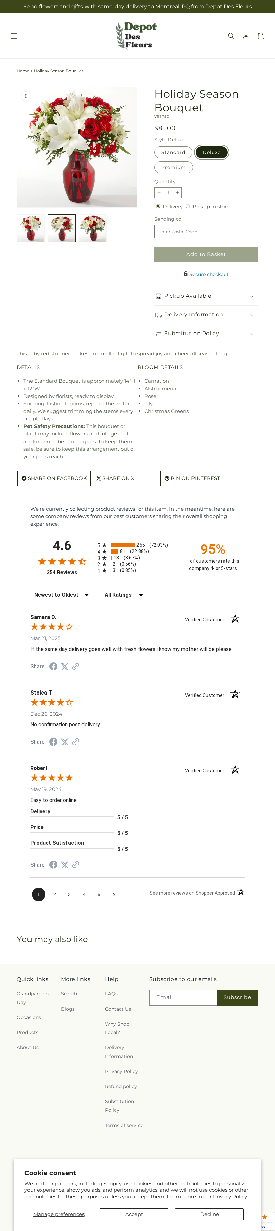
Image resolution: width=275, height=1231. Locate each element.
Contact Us (118, 1009)
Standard (173, 152)
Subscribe (237, 997)
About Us (28, 1047)
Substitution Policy (119, 1105)
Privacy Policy (230, 1196)
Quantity (165, 181)
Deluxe (212, 152)
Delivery (173, 206)
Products (27, 1032)
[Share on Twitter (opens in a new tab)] (65, 666)
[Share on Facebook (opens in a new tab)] (53, 667)
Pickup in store (211, 206)
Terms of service (124, 1125)
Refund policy (121, 1086)
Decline (209, 1214)
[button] (14, 36)
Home (23, 70)
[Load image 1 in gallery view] (31, 228)
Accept (134, 1214)
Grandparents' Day (33, 998)
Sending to (178, 219)
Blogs (68, 1009)
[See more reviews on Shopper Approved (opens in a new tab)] (75, 667)
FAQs (111, 994)
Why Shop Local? (117, 1028)
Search (69, 994)
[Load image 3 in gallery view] (93, 228)
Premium (173, 167)
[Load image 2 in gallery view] (62, 228)
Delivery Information (119, 1051)
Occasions (29, 1017)
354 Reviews (70, 572)
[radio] (137, 545)
